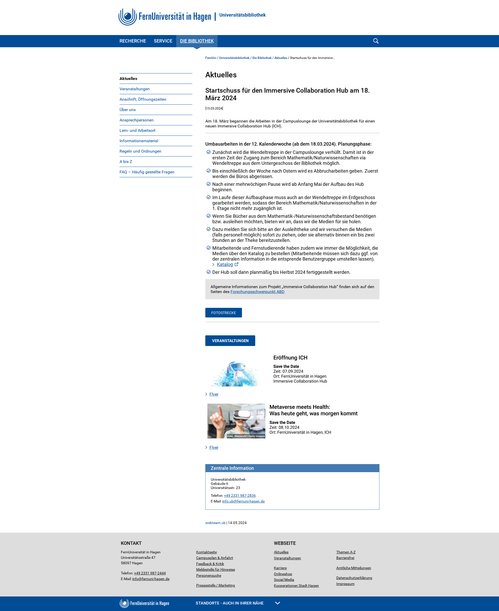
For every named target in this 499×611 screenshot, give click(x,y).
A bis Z (126, 161)
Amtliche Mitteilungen (353, 568)
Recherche (133, 41)
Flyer (213, 394)
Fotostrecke (223, 313)
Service (163, 41)
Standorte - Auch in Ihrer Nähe (230, 603)
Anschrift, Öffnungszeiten (143, 99)
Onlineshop (283, 574)
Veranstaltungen (135, 88)
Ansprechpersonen (137, 120)
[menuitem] (156, 78)
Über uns (128, 109)
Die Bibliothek (197, 41)
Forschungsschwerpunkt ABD (258, 291)
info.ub (228, 501)
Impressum (345, 584)
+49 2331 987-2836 (240, 495)
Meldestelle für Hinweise (215, 569)
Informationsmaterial (139, 140)
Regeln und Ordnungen (140, 151)
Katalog (225, 264)
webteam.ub (215, 523)
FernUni (210, 58)
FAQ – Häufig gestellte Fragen (147, 171)
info (135, 579)
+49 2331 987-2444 (150, 573)
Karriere (280, 568)
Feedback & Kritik (210, 564)
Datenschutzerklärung (354, 578)
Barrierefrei (345, 558)
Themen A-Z (346, 552)
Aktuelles (128, 78)
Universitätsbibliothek (242, 15)
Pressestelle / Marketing (215, 585)
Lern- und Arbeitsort (137, 130)
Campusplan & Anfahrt (214, 558)
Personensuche (208, 575)
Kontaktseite (206, 552)
